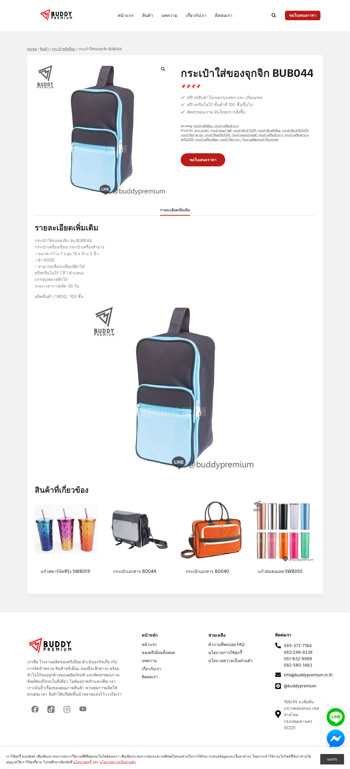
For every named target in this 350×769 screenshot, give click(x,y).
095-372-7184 (298, 645)
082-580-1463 (298, 665)
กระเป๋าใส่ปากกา (230, 139)
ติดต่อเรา (223, 15)
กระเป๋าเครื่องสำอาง (226, 126)
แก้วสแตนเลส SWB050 (280, 571)
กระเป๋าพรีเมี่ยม (203, 126)
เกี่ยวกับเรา (196, 15)
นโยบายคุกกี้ (82, 762)
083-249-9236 (298, 652)
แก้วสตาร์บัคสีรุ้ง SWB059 (65, 571)
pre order (202, 130)
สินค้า (147, 15)
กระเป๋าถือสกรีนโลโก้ (217, 135)
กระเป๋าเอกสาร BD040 (207, 571)
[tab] (175, 210)
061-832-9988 (298, 658)
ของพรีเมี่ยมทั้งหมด (158, 652)
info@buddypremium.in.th (308, 675)
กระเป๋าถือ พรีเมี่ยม (269, 130)
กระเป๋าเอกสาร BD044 (134, 571)
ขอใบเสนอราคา (302, 15)
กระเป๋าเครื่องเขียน (206, 139)
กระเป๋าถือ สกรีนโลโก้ (295, 130)
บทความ (169, 15)
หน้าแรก (126, 15)
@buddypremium (300, 686)
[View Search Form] (274, 15)
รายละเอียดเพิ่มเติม (175, 210)
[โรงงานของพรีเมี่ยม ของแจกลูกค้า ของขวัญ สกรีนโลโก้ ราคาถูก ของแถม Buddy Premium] (56, 15)
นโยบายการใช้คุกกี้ (225, 652)
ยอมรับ (332, 759)
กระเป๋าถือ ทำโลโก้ (244, 130)
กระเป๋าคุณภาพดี (220, 130)
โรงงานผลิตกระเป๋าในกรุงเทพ (260, 139)
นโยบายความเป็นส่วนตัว (118, 762)
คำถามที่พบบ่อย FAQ (226, 644)
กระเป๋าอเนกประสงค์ (244, 135)
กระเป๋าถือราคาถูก (192, 135)
